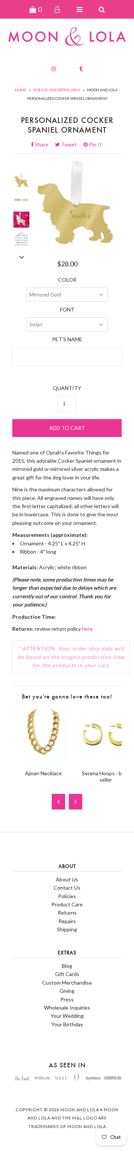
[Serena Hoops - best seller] (105, 760)
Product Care (67, 904)
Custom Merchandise (67, 982)
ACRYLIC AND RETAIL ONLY (56, 90)
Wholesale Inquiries (67, 1007)
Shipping (67, 929)
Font (67, 309)
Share (44, 144)
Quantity (67, 388)
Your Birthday (67, 1024)
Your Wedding (67, 1016)
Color (67, 279)
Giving (67, 991)
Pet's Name (67, 339)
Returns (67, 912)
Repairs (67, 921)
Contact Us (67, 887)
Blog (67, 966)
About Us (67, 879)
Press (67, 999)
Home (20, 90)
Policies (67, 896)
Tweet (71, 144)
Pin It (95, 144)
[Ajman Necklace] (43, 760)
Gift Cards (67, 974)
